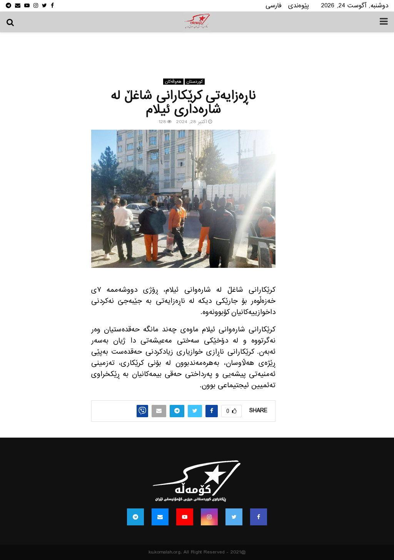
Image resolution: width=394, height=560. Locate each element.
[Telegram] (135, 516)
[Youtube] (184, 516)
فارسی (273, 5)
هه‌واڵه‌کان (173, 82)
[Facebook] (258, 516)
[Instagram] (209, 516)
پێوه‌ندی (298, 5)
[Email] (160, 516)
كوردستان (195, 82)
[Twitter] (233, 516)
